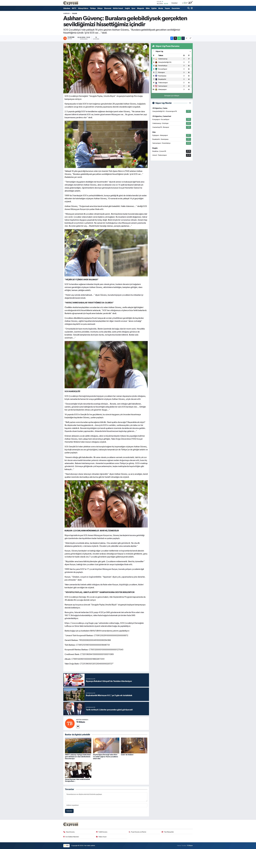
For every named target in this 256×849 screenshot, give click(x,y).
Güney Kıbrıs (83, 8)
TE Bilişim (80, 722)
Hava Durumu (70, 832)
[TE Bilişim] (70, 723)
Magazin (140, 8)
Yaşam (167, 8)
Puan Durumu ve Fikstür (138, 832)
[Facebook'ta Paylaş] (171, 38)
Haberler (66, 13)
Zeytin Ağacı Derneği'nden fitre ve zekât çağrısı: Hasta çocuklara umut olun (105, 756)
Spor (133, 8)
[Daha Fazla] (183, 38)
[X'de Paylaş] (175, 38)
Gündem (66, 8)
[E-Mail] (78, 726)
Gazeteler (176, 8)
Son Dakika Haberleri (72, 836)
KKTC (74, 8)
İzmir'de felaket (127, 754)
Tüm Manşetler (169, 832)
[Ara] (189, 8)
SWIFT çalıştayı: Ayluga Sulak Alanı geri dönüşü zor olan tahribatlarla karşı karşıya (78, 756)
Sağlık (127, 8)
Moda (160, 8)
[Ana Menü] (191, 8)
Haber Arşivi (102, 836)
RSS (67, 845)
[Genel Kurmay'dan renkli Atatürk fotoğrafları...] (78, 770)
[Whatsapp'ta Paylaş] (179, 38)
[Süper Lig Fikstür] (190, 103)
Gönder (69, 811)
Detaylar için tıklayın (171, 96)
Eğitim (154, 8)
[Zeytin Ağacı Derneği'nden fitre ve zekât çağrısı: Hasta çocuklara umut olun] (106, 745)
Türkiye (93, 8)
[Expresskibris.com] (70, 2)
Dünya (99, 8)
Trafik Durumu (102, 832)
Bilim (148, 8)
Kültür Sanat (118, 8)
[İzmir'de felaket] (134, 745)
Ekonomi (107, 8)
